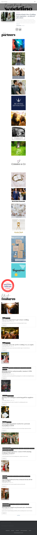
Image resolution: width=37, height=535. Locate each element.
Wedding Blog (8, 530)
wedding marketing (10, 395)
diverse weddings (5, 367)
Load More (18, 515)
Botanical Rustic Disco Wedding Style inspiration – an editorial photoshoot (26, 16)
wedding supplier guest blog (25, 504)
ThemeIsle (21, 532)
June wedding (21, 448)
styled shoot (18, 12)
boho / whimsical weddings (6, 448)
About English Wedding (24, 530)
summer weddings (27, 476)
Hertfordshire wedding (14, 448)
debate (4, 342)
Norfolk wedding (10, 476)
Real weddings (32, 448)
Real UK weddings (26, 448)
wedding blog (8, 318)
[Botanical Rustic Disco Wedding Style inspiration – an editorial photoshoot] (8, 16)
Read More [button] (4, 325)
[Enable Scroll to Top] (35, 533)
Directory (12, 530)
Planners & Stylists (11, 504)
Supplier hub (17, 530)
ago (22, 25)
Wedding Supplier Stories (6, 505)
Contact (30, 530)
